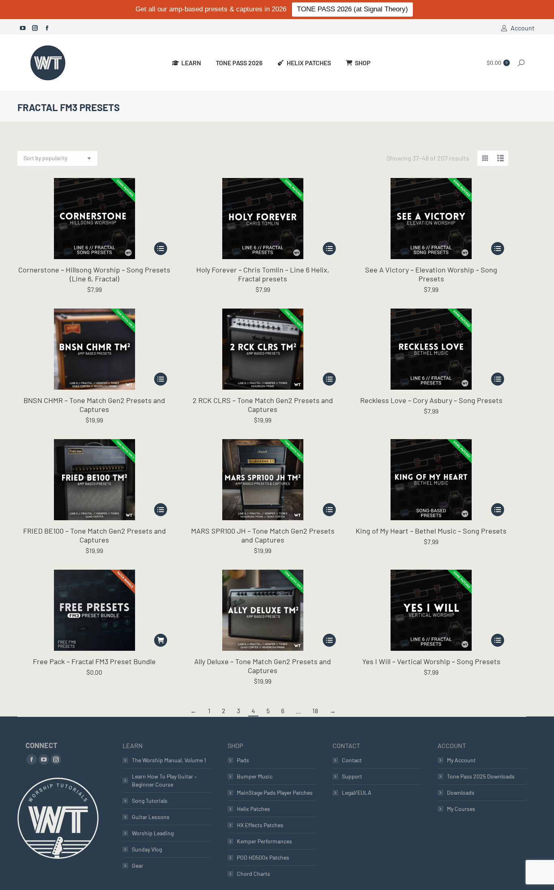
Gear (137, 865)
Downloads (461, 792)
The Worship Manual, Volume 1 (169, 760)
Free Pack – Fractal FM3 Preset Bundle (94, 661)
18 (315, 710)
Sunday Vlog (147, 849)
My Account (461, 760)
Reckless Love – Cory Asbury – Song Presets (431, 400)
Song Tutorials (149, 800)
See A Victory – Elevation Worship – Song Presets (431, 274)
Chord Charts (253, 873)
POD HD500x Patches (263, 857)
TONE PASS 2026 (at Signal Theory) (352, 9)
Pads (243, 760)
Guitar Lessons (151, 816)
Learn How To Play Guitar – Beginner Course (164, 780)
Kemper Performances (264, 841)
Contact (352, 760)
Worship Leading (153, 833)
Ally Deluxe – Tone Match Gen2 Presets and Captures (262, 666)
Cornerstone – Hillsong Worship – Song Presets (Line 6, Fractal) (94, 274)
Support (352, 776)
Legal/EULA (356, 792)
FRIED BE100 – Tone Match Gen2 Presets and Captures (94, 535)
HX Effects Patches (260, 824)
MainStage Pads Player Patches (275, 792)
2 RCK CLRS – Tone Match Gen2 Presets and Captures (263, 405)
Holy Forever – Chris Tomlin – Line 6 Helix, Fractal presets (262, 274)
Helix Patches (253, 808)
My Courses (461, 808)
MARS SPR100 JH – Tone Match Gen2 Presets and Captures (263, 535)
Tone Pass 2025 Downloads (481, 776)
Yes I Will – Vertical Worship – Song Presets (431, 661)
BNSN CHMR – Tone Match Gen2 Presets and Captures (94, 405)
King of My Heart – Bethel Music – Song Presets (431, 530)
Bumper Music (255, 776)
